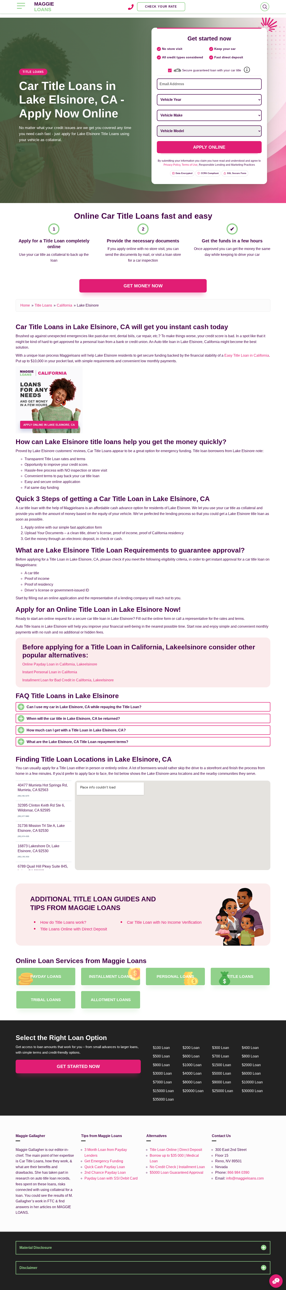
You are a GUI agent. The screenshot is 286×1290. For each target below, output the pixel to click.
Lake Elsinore (88, 305)
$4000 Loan (192, 1073)
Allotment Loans (111, 1000)
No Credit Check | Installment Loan (177, 1167)
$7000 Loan (162, 1082)
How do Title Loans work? (63, 922)
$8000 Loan (192, 1082)
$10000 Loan (252, 1082)
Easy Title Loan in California (246, 355)
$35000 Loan (163, 1099)
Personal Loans (175, 976)
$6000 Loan (251, 1073)
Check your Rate (161, 6)
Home (25, 305)
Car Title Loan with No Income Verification (164, 922)
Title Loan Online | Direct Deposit (176, 1150)
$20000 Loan (193, 1091)
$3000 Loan (162, 1073)
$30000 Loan (252, 1091)
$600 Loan (191, 1056)
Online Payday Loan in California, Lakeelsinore (59, 664)
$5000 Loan (221, 1073)
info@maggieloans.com (245, 1178)
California (64, 305)
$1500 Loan (221, 1065)
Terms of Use (190, 164)
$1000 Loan (192, 1065)
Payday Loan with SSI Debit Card (111, 1178)
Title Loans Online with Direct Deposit (73, 929)
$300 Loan (220, 1048)
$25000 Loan (222, 1091)
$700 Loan (220, 1056)
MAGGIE (44, 6)
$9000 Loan (221, 1082)
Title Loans (43, 305)
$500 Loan (161, 1056)
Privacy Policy (172, 164)
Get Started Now (78, 1066)
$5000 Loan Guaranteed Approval (176, 1172)
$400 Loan (250, 1048)
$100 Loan (161, 1048)
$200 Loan (191, 1048)
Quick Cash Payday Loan (104, 1167)
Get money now (143, 285)
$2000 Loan (251, 1065)
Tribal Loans (46, 1000)
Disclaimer (28, 1268)
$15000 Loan (163, 1091)
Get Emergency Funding (103, 1161)
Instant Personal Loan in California (49, 672)
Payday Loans (45, 976)
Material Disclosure (35, 1248)
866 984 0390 (238, 1172)
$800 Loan (250, 1056)
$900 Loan (161, 1065)
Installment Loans (110, 976)
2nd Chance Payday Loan (105, 1172)
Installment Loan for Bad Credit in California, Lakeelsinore (68, 680)
